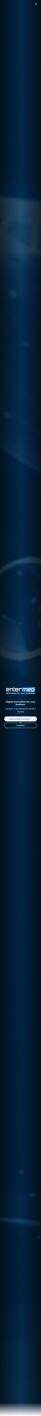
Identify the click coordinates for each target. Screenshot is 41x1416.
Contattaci (20, 725)
